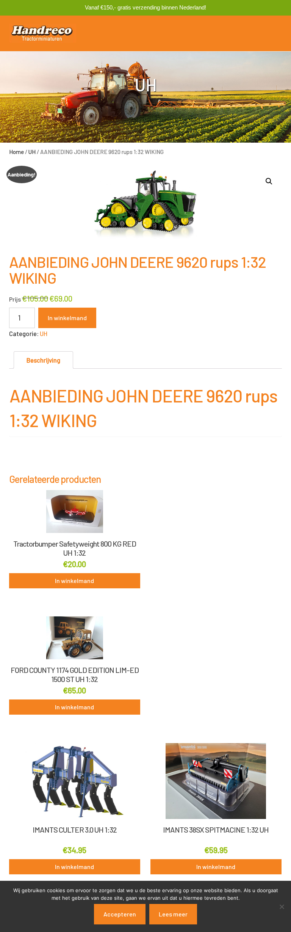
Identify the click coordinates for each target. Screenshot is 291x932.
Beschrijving (43, 360)
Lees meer (173, 914)
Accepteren (119, 914)
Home (16, 151)
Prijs (15, 299)
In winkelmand (67, 317)
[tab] (43, 360)
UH (32, 151)
